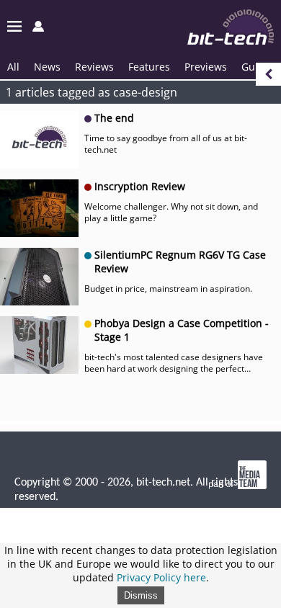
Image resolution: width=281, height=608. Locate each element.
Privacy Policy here (161, 577)
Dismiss (141, 595)
